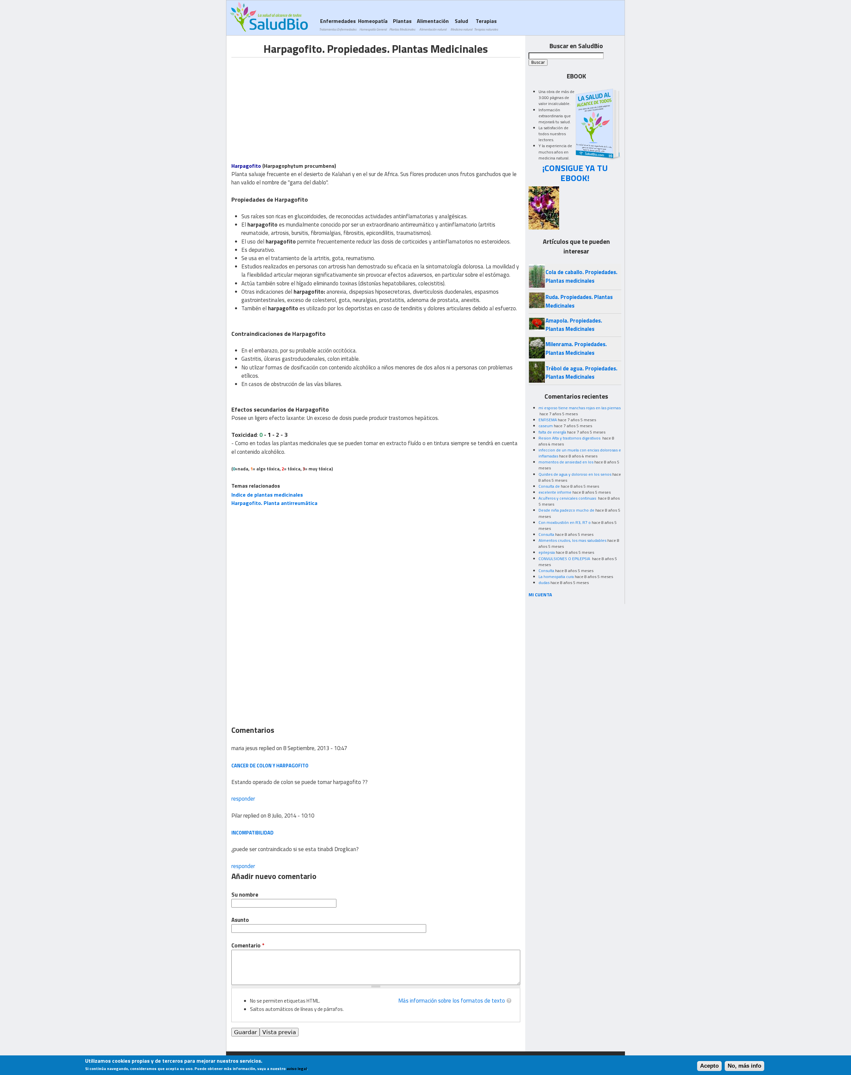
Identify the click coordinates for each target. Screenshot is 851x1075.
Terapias (486, 24)
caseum (546, 426)
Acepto (709, 1066)
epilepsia (547, 552)
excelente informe (555, 492)
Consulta (546, 534)
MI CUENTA (540, 594)
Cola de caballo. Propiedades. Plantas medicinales (581, 276)
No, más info (744, 1066)
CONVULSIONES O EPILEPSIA (565, 558)
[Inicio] (269, 17)
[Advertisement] (287, 103)
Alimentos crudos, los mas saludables (572, 540)
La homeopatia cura (556, 576)
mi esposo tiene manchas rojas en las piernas (580, 408)
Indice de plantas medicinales (267, 495)
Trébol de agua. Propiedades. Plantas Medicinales (581, 372)
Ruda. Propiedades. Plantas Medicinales (579, 301)
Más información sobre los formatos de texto (451, 1000)
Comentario (247, 945)
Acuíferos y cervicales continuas (568, 498)
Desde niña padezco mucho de (566, 510)
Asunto (240, 920)
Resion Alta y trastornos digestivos (570, 438)
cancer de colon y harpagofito (269, 765)
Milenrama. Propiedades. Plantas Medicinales (576, 348)
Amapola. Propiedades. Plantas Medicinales (574, 324)
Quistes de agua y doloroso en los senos (575, 474)
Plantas (402, 24)
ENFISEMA (548, 420)
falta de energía (552, 432)
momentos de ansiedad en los (566, 462)
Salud (461, 24)
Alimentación (433, 24)
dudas (544, 582)
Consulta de (549, 486)
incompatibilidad (252, 832)
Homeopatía (373, 24)
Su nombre (244, 895)
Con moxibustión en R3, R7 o (565, 522)
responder (243, 798)
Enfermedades (337, 24)
